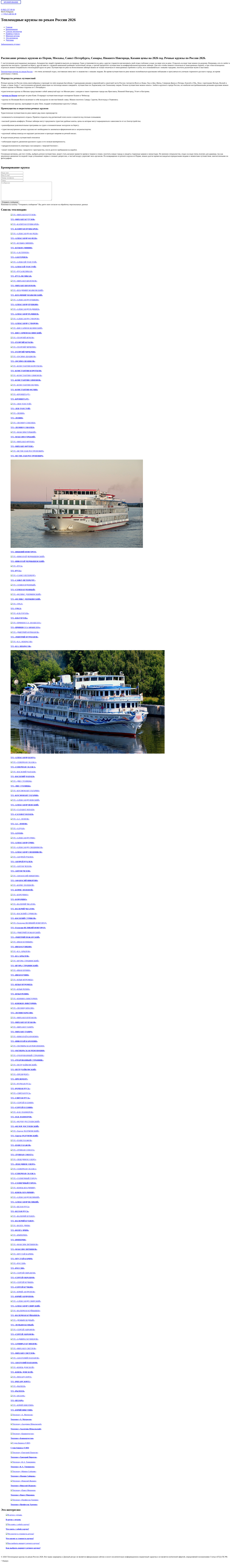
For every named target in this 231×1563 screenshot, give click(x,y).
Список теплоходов (14, 31)
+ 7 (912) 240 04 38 (8, 14)
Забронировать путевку (10, 44)
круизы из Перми (9, 96)
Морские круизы (13, 36)
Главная (9, 27)
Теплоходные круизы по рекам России (17, 72)
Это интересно (12, 38)
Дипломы (10, 40)
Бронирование (11, 2)
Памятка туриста (13, 34)
